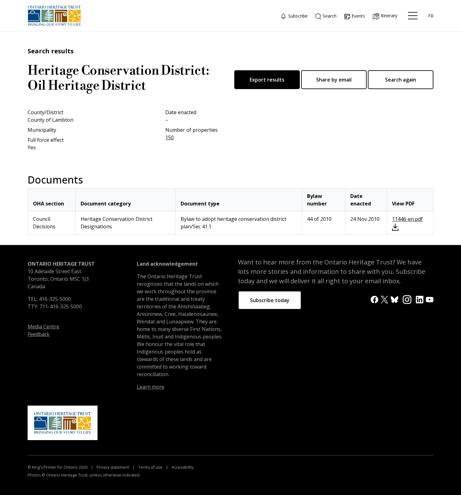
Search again (400, 79)
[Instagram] (407, 298)
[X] (384, 299)
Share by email (334, 79)
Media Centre (43, 326)
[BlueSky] (394, 299)
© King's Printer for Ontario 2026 (58, 467)
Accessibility (182, 467)
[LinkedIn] (419, 299)
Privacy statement (113, 467)
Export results (267, 79)
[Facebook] (374, 299)
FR (430, 16)
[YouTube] (429, 299)
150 (169, 137)
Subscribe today (269, 300)
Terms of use (150, 467)
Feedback (39, 334)
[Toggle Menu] (413, 16)
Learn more (150, 386)
